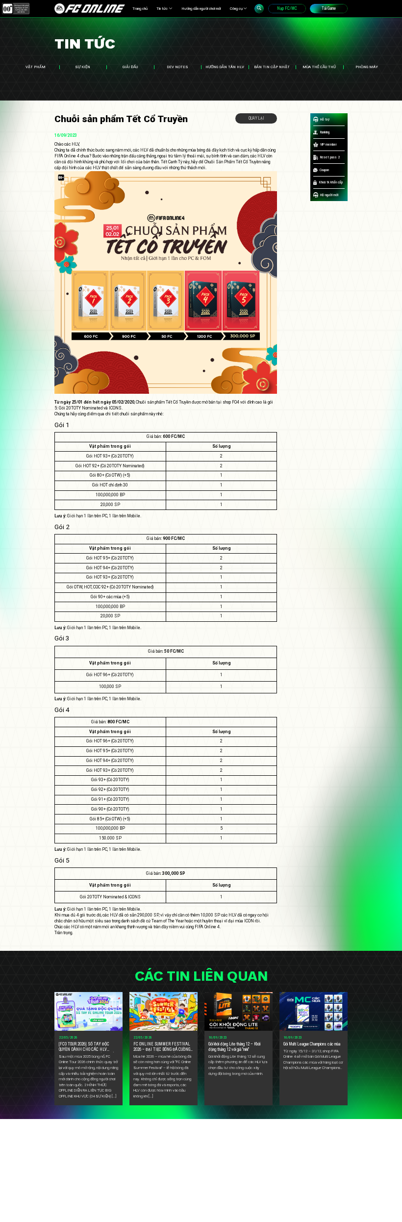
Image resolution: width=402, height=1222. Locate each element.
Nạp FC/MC (287, 8)
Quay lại (256, 118)
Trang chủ (140, 8)
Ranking (324, 132)
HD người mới (329, 195)
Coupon (324, 170)
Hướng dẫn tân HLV (224, 67)
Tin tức (162, 8)
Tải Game (329, 8)
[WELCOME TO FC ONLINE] (89, 8)
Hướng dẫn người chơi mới (201, 8)
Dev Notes (177, 67)
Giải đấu (130, 67)
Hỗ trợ (324, 119)
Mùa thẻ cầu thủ (319, 67)
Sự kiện (82, 67)
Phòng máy (366, 67)
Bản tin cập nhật (272, 67)
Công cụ (236, 8)
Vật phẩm (35, 67)
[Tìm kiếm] (259, 8)
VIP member (328, 144)
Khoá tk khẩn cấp (331, 182)
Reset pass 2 (330, 157)
